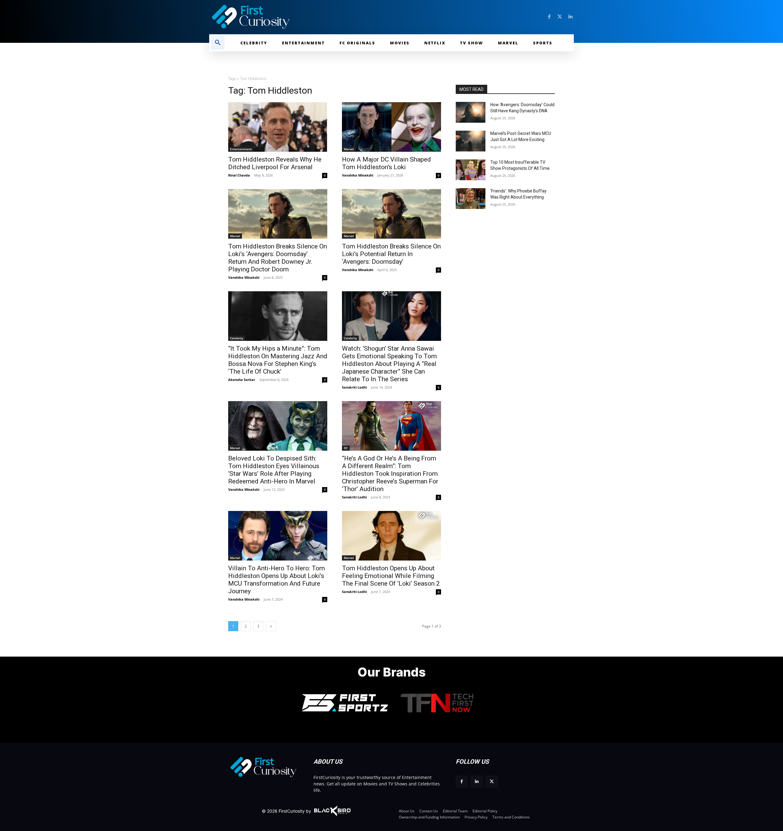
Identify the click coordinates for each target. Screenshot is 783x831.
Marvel (349, 149)
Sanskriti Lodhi (354, 387)
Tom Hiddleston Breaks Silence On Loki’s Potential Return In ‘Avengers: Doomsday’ (391, 254)
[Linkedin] (570, 16)
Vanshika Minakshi (357, 175)
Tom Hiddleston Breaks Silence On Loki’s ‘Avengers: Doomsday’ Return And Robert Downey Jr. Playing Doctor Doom (277, 258)
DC (346, 448)
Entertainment (241, 149)
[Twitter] (559, 16)
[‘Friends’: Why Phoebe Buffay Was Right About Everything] (470, 198)
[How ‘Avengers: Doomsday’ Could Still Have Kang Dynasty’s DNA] (470, 112)
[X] (492, 782)
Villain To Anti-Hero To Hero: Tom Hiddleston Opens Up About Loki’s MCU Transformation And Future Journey (276, 580)
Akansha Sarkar (241, 379)
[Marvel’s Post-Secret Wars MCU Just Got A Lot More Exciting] (470, 141)
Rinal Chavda (239, 175)
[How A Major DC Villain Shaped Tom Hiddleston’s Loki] (391, 127)
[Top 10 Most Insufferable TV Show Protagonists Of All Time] (470, 169)
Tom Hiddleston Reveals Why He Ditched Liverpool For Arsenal (274, 163)
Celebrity (236, 338)
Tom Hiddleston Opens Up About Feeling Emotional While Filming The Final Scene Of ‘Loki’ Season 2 (391, 576)
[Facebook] (549, 16)
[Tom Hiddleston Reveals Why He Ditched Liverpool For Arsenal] (277, 127)
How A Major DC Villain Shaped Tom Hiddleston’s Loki (386, 163)
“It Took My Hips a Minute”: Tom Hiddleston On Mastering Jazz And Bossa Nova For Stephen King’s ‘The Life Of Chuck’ (277, 360)
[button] (218, 43)
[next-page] (271, 626)
